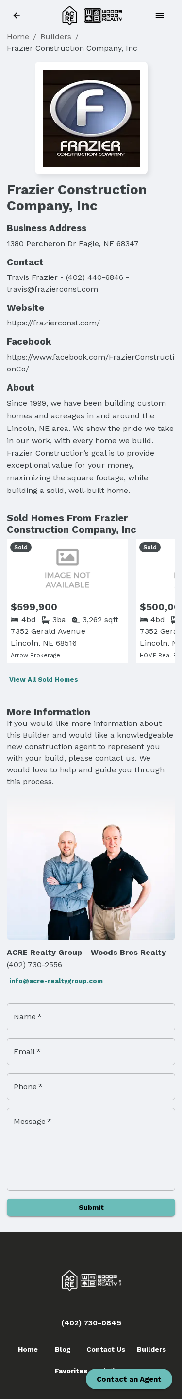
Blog (63, 1349)
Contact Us (105, 1349)
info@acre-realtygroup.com (56, 980)
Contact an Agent (129, 1379)
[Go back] (19, 16)
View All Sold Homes (43, 679)
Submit (91, 1207)
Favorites (71, 1371)
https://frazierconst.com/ (53, 322)
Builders (55, 36)
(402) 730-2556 (34, 964)
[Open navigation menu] (162, 15)
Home (18, 36)
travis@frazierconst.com (52, 288)
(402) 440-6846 (94, 277)
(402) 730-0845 (91, 1322)
